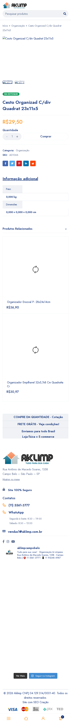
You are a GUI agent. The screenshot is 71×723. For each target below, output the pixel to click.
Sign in (43, 718)
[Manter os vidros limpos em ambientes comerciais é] (35, 581)
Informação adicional (20, 178)
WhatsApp (16, 512)
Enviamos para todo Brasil (38, 431)
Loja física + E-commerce (38, 437)
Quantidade (10, 130)
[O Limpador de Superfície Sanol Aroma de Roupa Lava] (35, 617)
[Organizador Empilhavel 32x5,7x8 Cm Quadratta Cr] (35, 350)
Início (5, 25)
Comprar (45, 136)
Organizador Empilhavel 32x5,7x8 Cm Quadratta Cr (35, 384)
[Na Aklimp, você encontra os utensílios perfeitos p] (35, 653)
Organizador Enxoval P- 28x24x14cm (28, 302)
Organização (18, 25)
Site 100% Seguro (20, 490)
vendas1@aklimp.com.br (25, 531)
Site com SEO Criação (36, 702)
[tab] (20, 178)
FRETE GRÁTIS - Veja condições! (38, 424)
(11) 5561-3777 (19, 505)
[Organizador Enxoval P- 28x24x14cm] (35, 269)
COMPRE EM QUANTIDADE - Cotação (38, 417)
